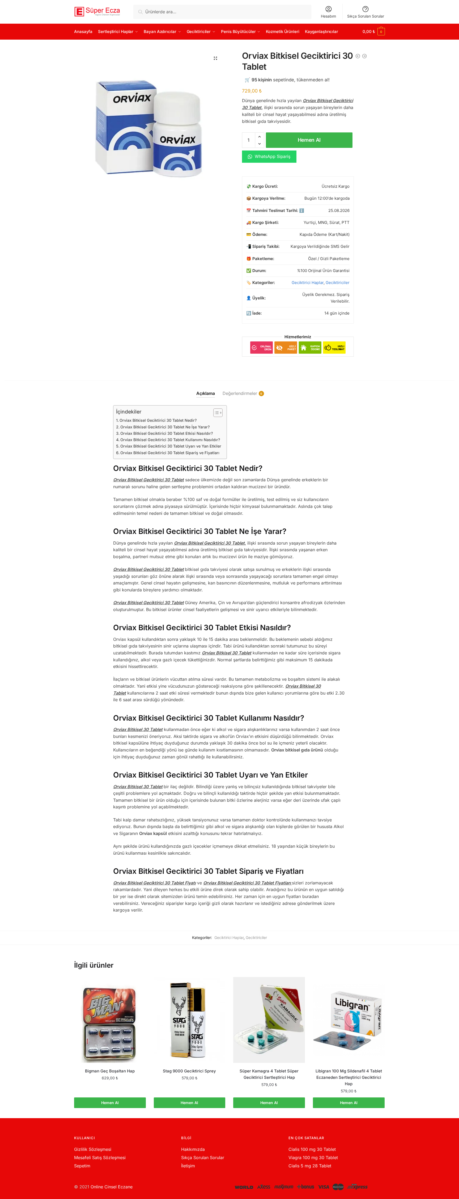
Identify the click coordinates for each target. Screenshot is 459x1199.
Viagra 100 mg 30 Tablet (313, 1157)
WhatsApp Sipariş (271, 156)
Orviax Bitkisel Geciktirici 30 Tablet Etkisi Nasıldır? (166, 433)
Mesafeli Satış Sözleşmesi (100, 1157)
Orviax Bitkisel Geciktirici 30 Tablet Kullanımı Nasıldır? (170, 439)
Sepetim (82, 1165)
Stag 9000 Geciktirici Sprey (189, 1070)
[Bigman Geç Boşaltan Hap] (110, 1020)
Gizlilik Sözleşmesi (92, 1149)
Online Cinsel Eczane (112, 1186)
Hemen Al (309, 140)
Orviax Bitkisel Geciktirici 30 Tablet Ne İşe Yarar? (165, 427)
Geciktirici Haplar (308, 282)
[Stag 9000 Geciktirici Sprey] (190, 1020)
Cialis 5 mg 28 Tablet (309, 1165)
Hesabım (328, 16)
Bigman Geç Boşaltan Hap (110, 1070)
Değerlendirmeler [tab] (240, 393)
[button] (215, 58)
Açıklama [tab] (205, 393)
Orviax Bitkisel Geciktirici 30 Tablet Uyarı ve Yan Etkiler (170, 446)
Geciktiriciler (338, 282)
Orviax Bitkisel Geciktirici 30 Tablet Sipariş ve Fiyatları (169, 452)
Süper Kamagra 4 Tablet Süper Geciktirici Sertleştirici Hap (269, 1074)
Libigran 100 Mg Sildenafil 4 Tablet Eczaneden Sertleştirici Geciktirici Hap (349, 1077)
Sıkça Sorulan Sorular (365, 16)
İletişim (188, 1165)
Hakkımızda (193, 1149)
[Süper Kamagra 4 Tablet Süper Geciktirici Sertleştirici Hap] (269, 1020)
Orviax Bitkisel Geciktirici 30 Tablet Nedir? (158, 420)
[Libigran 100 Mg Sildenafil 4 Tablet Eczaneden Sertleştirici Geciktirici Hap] (349, 1020)
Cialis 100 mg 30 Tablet (312, 1149)
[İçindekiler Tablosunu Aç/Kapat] (215, 412)
